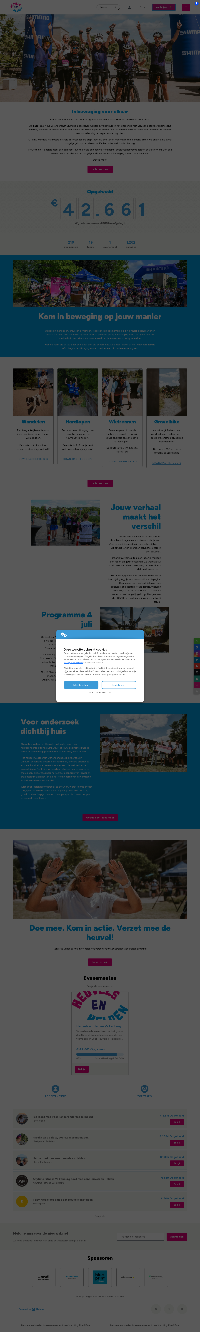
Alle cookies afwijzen (100, 693)
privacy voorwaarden (73, 662)
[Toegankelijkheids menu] (196, 3)
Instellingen (118, 684)
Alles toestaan (81, 684)
